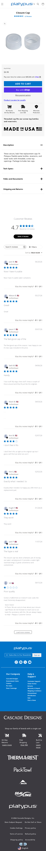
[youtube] (29, 662)
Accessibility (30, 840)
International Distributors (32, 694)
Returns (30, 686)
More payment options (23, 95)
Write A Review (23, 236)
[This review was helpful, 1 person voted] (36, 573)
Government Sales (12, 681)
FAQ (29, 698)
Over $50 (24, 745)
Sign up (37, 655)
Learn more (7, 745)
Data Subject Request (13, 822)
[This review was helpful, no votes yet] (36, 286)
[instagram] (16, 662)
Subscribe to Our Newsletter (20, 655)
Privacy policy (30, 828)
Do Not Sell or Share (33, 822)
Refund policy (30, 834)
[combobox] (33, 253)
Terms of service (16, 834)
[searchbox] (13, 247)
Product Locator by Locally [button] (15, 100)
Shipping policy (16, 840)
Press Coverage (11, 688)
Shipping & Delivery (34, 691)
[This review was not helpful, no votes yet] (40, 286)
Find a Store (32, 700)
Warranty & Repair (34, 688)
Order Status (32, 684)
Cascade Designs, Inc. (26, 818)
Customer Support (34, 681)
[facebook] (20, 662)
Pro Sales (9, 686)
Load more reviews (23, 632)
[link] (23, 16)
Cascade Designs (12, 679)
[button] (38, 4)
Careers (8, 683)
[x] (25, 662)
